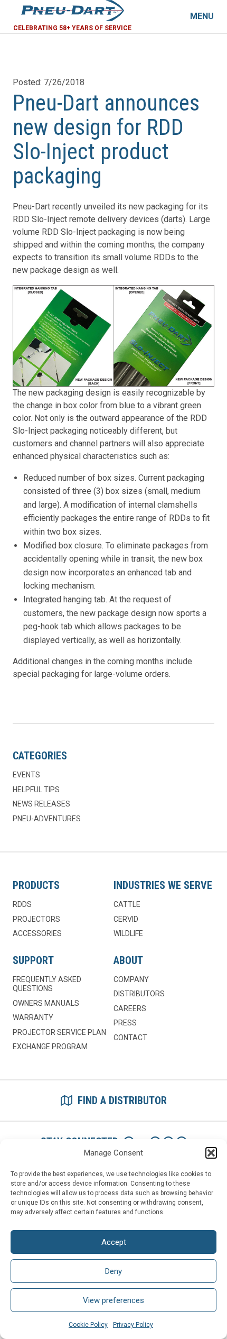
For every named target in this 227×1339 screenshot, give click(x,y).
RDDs (22, 904)
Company (131, 979)
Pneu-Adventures (47, 818)
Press (125, 1023)
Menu (202, 16)
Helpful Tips (36, 789)
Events (26, 775)
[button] (211, 1153)
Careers (130, 1008)
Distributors (139, 993)
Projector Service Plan (59, 1032)
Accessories (37, 933)
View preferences (113, 1300)
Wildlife (128, 933)
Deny (113, 1271)
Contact (130, 1037)
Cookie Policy (88, 1324)
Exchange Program (50, 1046)
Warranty (33, 1017)
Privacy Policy (133, 1324)
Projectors (36, 919)
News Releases (41, 804)
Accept (113, 1242)
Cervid (126, 919)
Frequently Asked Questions (47, 984)
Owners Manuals (46, 1003)
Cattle (127, 904)
